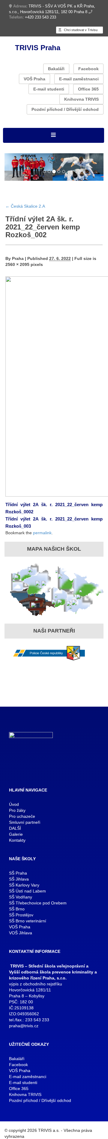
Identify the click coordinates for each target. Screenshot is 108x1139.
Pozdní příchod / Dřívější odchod (65, 109)
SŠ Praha (18, 873)
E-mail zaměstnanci (79, 78)
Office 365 (88, 89)
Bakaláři (56, 68)
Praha (18, 258)
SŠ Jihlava (19, 879)
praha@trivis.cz (23, 1025)
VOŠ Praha (34, 78)
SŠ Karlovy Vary (24, 885)
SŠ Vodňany (20, 897)
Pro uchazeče (22, 816)
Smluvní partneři (24, 822)
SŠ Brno (17, 909)
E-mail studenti (48, 89)
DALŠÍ (15, 828)
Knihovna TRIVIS (81, 99)
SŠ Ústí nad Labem (27, 891)
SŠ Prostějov (21, 915)
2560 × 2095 (17, 264)
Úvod (14, 804)
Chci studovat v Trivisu (80, 30)
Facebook (88, 68)
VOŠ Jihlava (20, 932)
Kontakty (17, 840)
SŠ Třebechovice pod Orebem (38, 903)
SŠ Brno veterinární (27, 920)
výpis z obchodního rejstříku (35, 984)
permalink (42, 532)
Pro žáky (17, 810)
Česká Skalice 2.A (25, 206)
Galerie (16, 834)
